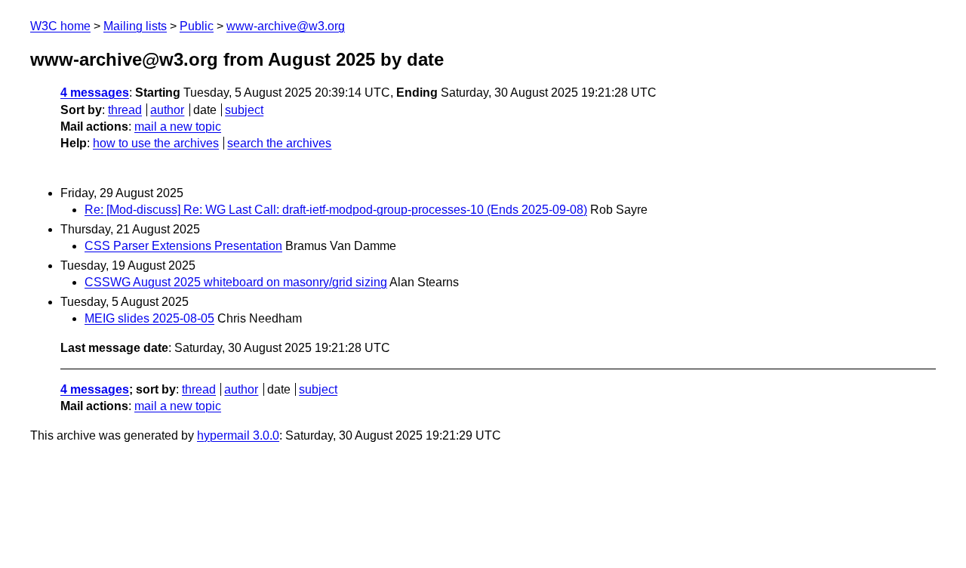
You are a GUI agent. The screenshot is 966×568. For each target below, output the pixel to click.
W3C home (60, 26)
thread (125, 109)
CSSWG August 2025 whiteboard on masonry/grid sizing (236, 282)
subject (244, 109)
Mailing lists (135, 26)
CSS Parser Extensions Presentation (183, 245)
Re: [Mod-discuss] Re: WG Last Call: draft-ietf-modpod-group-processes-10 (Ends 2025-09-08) (336, 209)
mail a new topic (177, 126)
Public (197, 26)
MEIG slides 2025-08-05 (149, 318)
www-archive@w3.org (285, 26)
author (167, 109)
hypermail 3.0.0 (238, 435)
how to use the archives (156, 143)
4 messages (94, 92)
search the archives (279, 143)
